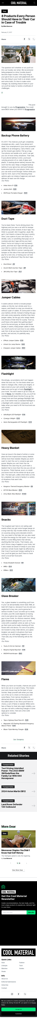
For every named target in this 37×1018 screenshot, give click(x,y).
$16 (15, 185)
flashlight (28, 389)
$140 (24, 494)
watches (4, 968)
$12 (20, 272)
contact (4, 988)
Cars (14, 739)
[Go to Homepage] (19, 3)
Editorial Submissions (8, 982)
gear (3, 962)
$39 (30, 422)
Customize (18, 1013)
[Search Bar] (34, 3)
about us (4, 979)
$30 (18, 418)
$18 (23, 650)
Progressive (20, 107)
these (9, 394)
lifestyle (4, 965)
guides (21, 968)
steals (3, 971)
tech (21, 965)
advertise (4, 985)
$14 (10, 566)
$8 (24, 268)
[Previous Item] (10, 863)
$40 (25, 193)
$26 (14, 189)
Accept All (19, 1009)
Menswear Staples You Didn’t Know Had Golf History (15, 851)
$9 (32, 486)
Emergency (20, 739)
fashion (21, 962)
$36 (26, 729)
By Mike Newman (6, 26)
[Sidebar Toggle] (2, 3)
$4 (14, 264)
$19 (21, 340)
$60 (23, 348)
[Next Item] (26, 863)
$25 (11, 570)
